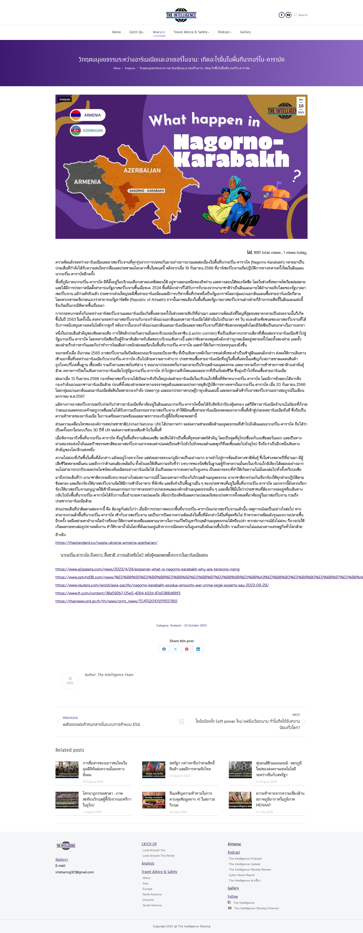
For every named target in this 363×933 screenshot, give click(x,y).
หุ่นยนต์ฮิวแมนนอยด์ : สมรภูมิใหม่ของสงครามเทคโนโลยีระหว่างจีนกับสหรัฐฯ (279, 769)
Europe (147, 889)
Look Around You (154, 850)
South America (152, 905)
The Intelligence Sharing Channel (256, 908)
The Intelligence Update (244, 864)
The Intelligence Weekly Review (250, 869)
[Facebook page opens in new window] (282, 15)
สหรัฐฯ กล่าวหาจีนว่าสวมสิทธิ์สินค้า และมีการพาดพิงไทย (192, 766)
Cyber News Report (242, 875)
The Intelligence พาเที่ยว (245, 880)
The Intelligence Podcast (245, 858)
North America (152, 894)
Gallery (233, 888)
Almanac (234, 844)
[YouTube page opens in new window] (288, 15)
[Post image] (67, 769)
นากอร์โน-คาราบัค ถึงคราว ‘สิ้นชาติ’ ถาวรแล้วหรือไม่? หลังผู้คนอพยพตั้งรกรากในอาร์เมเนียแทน (134, 555)
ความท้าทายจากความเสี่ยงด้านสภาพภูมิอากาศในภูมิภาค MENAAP (280, 799)
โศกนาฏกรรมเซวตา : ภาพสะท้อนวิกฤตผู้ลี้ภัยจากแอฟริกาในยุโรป (107, 799)
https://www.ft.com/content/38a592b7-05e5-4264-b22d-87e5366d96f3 (117, 593)
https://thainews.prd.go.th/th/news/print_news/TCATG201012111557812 (116, 601)
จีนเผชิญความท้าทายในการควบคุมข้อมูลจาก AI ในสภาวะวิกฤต (192, 799)
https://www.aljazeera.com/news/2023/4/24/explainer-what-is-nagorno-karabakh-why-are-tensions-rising (147, 569)
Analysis (64, 99)
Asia (145, 883)
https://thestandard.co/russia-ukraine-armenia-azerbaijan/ (106, 543)
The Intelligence (244, 902)
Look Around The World (158, 855)
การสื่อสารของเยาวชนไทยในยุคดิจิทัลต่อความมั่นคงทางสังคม (105, 769)
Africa (146, 878)
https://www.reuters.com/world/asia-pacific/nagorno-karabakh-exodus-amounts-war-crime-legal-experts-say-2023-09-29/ (162, 585)
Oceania (148, 899)
